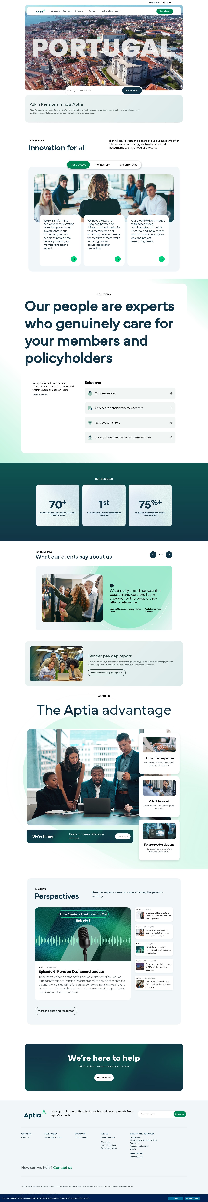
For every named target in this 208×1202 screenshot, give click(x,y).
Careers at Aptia (108, 1137)
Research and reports (139, 1146)
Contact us (62, 1168)
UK (170, 2)
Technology (67, 11)
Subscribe (179, 1114)
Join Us (92, 11)
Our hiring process (109, 1148)
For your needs (81, 1137)
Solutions (79, 11)
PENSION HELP (154, 2)
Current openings (108, 1145)
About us (25, 1137)
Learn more (123, 836)
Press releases (136, 1157)
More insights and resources (56, 1010)
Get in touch (164, 11)
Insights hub (135, 1137)
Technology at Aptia (53, 1137)
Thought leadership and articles (143, 1140)
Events (133, 1149)
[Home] (40, 11)
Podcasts (134, 1143)
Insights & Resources (109, 11)
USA (167, 2)
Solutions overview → (42, 395)
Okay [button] (176, 1198)
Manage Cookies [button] (192, 1198)
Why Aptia (55, 11)
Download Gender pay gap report (106, 672)
